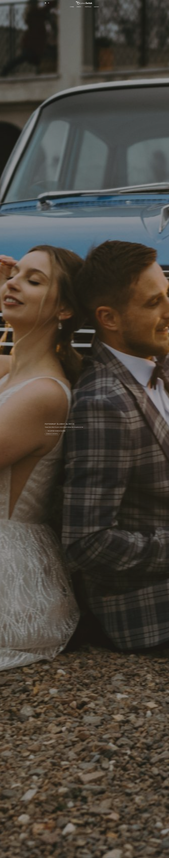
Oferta (79, 6)
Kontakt (96, 6)
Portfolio (88, 6)
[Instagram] (48, 3)
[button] (81, 7)
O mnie (72, 6)
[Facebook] (45, 3)
